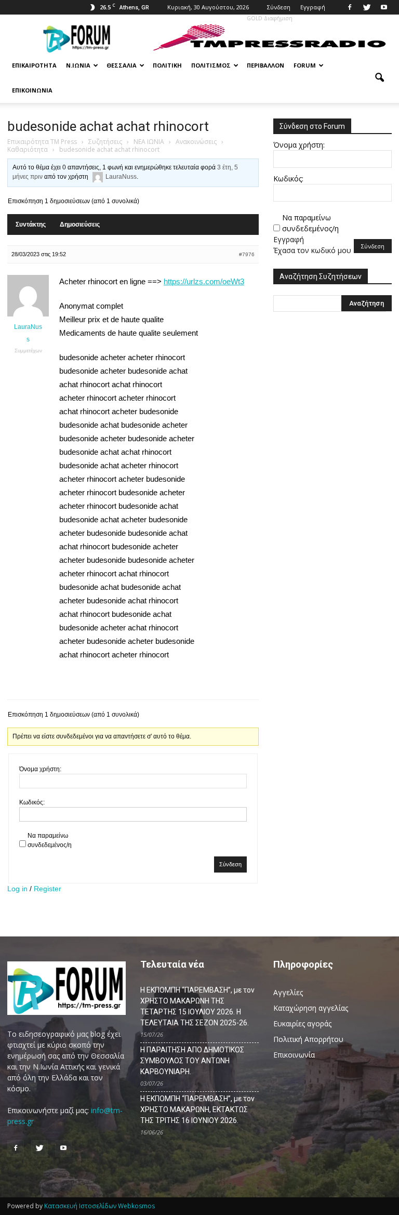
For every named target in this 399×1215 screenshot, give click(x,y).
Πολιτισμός (211, 65)
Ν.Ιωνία (78, 65)
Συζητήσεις (105, 141)
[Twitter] (367, 7)
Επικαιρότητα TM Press (42, 141)
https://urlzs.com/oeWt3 (204, 281)
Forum (305, 65)
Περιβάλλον (265, 65)
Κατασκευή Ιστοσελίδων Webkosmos (99, 1205)
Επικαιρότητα (34, 65)
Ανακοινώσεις (196, 141)
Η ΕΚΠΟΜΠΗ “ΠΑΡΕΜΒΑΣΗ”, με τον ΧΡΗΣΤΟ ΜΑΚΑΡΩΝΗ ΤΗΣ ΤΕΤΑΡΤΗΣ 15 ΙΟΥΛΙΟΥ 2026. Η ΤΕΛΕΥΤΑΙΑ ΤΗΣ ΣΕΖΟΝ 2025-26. (197, 1006)
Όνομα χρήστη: (40, 769)
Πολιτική (167, 65)
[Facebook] (349, 7)
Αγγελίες (288, 992)
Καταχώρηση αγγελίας (310, 1008)
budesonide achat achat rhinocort (108, 126)
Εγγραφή (312, 7)
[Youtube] (384, 7)
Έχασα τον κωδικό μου (312, 250)
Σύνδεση (278, 7)
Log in (17, 888)
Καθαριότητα (27, 149)
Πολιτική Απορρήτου (308, 1039)
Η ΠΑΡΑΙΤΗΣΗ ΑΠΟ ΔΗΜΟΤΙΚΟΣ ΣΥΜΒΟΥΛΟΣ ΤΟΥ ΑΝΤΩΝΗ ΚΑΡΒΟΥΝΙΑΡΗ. (192, 1061)
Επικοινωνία (32, 90)
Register (47, 888)
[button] (379, 77)
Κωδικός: (32, 802)
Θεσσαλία (122, 65)
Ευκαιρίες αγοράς (302, 1023)
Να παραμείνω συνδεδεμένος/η (50, 840)
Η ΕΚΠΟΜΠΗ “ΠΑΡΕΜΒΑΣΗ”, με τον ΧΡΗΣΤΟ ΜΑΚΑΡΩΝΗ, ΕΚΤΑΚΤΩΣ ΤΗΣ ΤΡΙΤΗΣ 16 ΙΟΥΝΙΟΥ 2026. (197, 1109)
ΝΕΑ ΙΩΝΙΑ (149, 141)
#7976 (247, 254)
